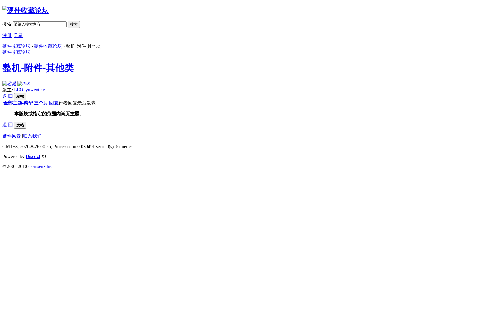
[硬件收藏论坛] (25, 10)
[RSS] (23, 83)
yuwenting (35, 89)
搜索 (7, 24)
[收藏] (9, 83)
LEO (18, 89)
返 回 (7, 96)
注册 (7, 35)
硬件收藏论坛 (16, 46)
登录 (18, 35)
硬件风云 (11, 136)
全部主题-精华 (18, 102)
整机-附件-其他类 (38, 68)
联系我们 (32, 136)
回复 (54, 102)
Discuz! (33, 156)
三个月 (41, 102)
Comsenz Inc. (41, 166)
